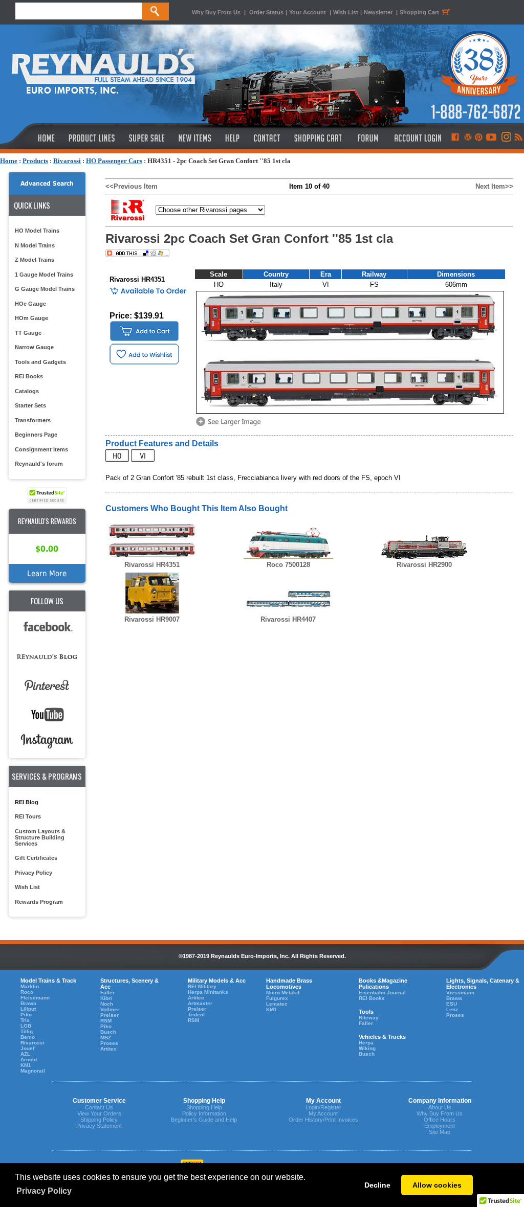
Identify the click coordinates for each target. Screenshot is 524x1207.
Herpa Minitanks (208, 992)
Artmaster (200, 1003)
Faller (107, 992)
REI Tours (28, 816)
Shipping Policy (99, 1120)
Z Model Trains (34, 260)
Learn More (47, 573)
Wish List (345, 12)
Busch (108, 1032)
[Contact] (267, 138)
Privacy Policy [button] (44, 1191)
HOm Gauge (31, 318)
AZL (25, 1054)
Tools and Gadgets (40, 362)
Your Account (308, 12)
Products (35, 161)
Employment (439, 1126)
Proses (109, 1043)
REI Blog (26, 802)
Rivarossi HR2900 (424, 564)
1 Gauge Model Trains (44, 274)
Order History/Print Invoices (323, 1120)
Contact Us (99, 1107)
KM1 (25, 1065)
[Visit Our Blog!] (468, 138)
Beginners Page (36, 434)
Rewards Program (39, 902)
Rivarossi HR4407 (288, 619)
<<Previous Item (131, 186)
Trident (196, 1014)
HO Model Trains (37, 230)
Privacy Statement (99, 1126)
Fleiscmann (35, 997)
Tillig (26, 1031)
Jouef (27, 1048)
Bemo (27, 1037)
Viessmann (460, 992)
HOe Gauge (30, 304)
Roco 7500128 (288, 564)
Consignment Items (41, 449)
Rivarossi (67, 161)
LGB (25, 1026)
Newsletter (378, 12)
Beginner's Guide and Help (204, 1120)
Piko (26, 1014)
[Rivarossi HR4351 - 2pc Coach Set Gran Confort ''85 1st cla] (230, 425)
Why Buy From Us (216, 12)
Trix (25, 1020)
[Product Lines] (92, 138)
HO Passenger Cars (114, 161)
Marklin (29, 986)
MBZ (105, 1037)
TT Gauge (28, 333)
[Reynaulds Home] (31, 138)
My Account (323, 1113)
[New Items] (195, 138)
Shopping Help (204, 1107)
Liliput (28, 1009)
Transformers (33, 420)
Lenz (452, 1009)
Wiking (367, 1048)
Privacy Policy (33, 873)
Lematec (277, 1004)
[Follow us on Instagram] (505, 138)
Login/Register (323, 1107)
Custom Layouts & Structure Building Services (40, 837)
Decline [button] (377, 1185)
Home (8, 161)
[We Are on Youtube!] (491, 138)
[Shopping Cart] (318, 138)
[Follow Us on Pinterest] (478, 138)
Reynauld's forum (39, 464)
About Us (439, 1107)
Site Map (439, 1132)
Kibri (106, 998)
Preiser (109, 1015)
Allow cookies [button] (437, 1185)
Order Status (266, 12)
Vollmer (109, 1009)
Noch (106, 1004)
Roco (26, 992)
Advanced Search (47, 183)
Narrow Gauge (34, 347)
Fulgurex (277, 998)
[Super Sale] (146, 138)
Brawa (28, 1003)
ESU (451, 1004)
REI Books (29, 376)
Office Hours (439, 1120)
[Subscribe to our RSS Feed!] (518, 138)
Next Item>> (494, 186)
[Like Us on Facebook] (455, 138)
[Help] (234, 138)
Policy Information (204, 1113)
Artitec (108, 1049)
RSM (106, 1020)
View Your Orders (99, 1113)
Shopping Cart (419, 12)
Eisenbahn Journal (382, 992)
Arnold (28, 1059)
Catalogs (27, 391)
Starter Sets (30, 405)
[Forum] (368, 138)
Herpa (366, 1042)
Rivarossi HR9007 (152, 619)
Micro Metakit (282, 992)
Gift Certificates (36, 858)
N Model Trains (35, 245)
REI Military (202, 986)
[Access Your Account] (416, 138)
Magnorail (32, 1071)
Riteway (369, 1017)
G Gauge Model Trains (45, 289)
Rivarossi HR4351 (152, 564)
